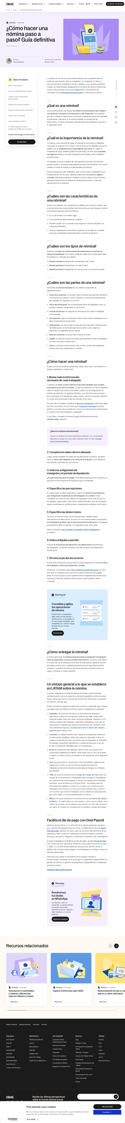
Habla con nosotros (60, 919)
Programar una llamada (115, 4)
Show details (31, 1119)
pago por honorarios (88, 406)
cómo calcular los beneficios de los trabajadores (80, 530)
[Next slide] (116, 946)
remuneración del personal (71, 93)
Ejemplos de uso (37, 4)
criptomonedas (53, 419)
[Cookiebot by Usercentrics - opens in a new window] (12, 1119)
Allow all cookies (107, 1106)
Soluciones (23, 4)
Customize (106, 1112)
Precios (81, 4)
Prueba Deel (21, 142)
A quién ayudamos (55, 4)
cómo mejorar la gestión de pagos (84, 570)
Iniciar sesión (98, 4)
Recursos (70, 4)
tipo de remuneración (85, 403)
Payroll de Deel (100, 841)
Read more (13, 1002)
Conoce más (57, 633)
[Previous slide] (110, 946)
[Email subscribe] (116, 1097)
